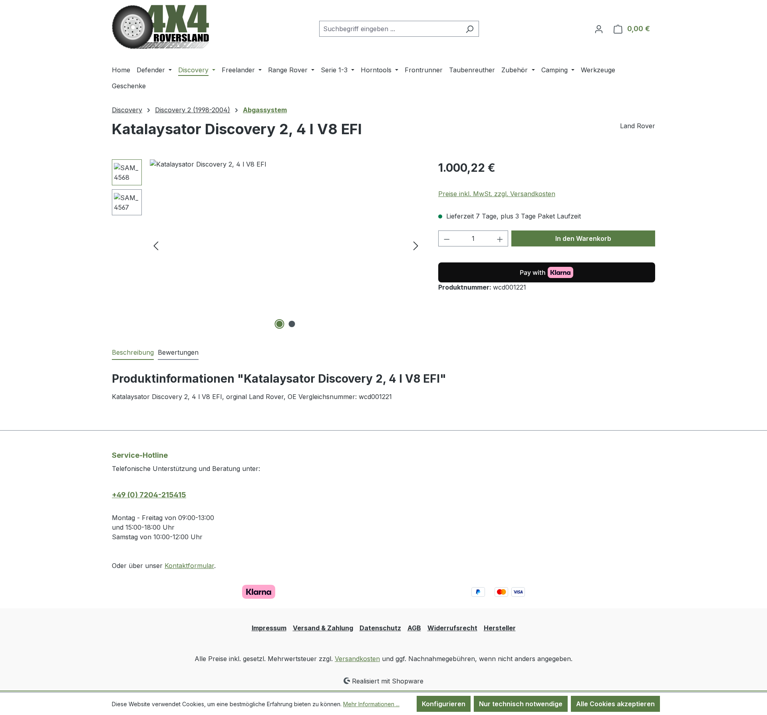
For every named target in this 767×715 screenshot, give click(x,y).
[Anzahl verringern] (446, 238)
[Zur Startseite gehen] (160, 27)
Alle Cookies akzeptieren (615, 704)
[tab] (133, 353)
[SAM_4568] (286, 245)
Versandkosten (357, 659)
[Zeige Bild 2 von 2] (292, 324)
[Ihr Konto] (598, 29)
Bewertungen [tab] (178, 352)
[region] (267, 245)
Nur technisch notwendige (520, 704)
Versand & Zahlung (323, 628)
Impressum (269, 628)
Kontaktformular (189, 566)
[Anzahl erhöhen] (500, 238)
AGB (414, 628)
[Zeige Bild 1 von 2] (279, 324)
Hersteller (500, 628)
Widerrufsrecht (452, 628)
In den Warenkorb (583, 238)
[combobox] (390, 29)
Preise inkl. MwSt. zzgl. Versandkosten (496, 194)
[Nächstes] (416, 245)
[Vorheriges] (156, 245)
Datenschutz (380, 628)
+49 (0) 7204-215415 (149, 495)
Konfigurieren (443, 704)
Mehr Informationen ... (371, 704)
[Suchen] (469, 29)
